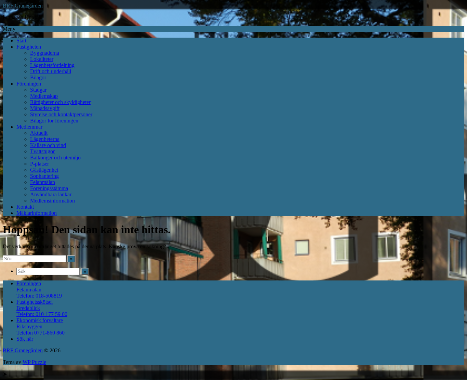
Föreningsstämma (49, 188)
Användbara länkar (50, 194)
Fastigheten (28, 47)
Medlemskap (44, 96)
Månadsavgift (44, 108)
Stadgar (38, 90)
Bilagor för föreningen (54, 120)
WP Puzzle (34, 362)
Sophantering (44, 176)
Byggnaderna (44, 53)
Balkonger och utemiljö (55, 157)
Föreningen (28, 84)
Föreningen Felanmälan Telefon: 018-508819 (39, 289)
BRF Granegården (23, 6)
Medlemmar (29, 127)
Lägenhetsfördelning (52, 65)
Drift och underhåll (50, 71)
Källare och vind (48, 145)
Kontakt (25, 207)
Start (21, 40)
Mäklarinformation (36, 213)
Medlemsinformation (52, 201)
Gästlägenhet (44, 170)
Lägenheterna (44, 139)
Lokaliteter (41, 59)
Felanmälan (42, 182)
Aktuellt (39, 133)
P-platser (39, 164)
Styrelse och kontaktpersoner (61, 114)
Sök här (24, 339)
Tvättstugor (42, 151)
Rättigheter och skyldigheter (60, 102)
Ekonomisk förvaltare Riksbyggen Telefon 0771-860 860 (40, 326)
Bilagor (38, 77)
